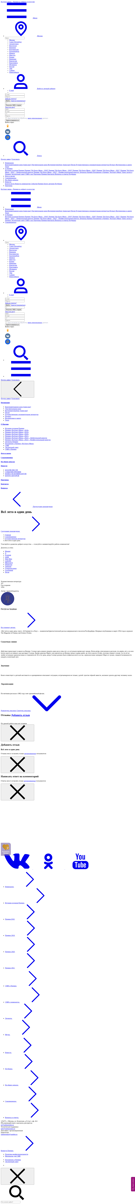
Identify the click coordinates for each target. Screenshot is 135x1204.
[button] (21, 240)
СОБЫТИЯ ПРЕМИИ (13, 472)
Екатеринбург (14, 51)
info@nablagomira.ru (8, 1129)
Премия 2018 (10, 919)
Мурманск (13, 65)
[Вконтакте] (17, 869)
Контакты (51, 174)
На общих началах (11, 180)
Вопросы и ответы (62, 174)
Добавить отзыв (20, 715)
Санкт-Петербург (15, 42)
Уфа (10, 68)
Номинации (5, 403)
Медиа (7, 1035)
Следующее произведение (10, 531)
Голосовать (15, 159)
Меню (34, 18)
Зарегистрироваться (18, 101)
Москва (12, 40)
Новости (4, 466)
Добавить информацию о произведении (15, 589)
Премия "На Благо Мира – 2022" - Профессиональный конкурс (57, 172)
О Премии (5, 424)
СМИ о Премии (10, 449)
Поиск (39, 156)
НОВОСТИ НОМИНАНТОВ (15, 474)
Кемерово (12, 59)
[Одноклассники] (49, 869)
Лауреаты (8, 1018)
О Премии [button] (9, 168)
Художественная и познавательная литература (92, 165)
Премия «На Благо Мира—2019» (17, 432)
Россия (11, 67)
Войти (8, 101)
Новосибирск (14, 72)
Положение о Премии (13, 1160)
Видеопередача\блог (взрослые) (59, 165)
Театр (7, 167)
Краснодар (13, 61)
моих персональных (35, 118)
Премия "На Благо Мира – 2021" (108, 170)
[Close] (17, 732)
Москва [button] (40, 36)
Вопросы (4, 488)
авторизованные (30, 753)
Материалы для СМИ (12, 1156)
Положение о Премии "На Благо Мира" (107, 172)
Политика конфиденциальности (16, 1154)
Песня (73, 165)
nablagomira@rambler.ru (9, 1134)
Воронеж (12, 48)
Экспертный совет (18, 174)
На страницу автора (8, 627)
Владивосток (14, 49)
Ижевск (12, 53)
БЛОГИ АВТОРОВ (12, 476)
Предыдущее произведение (43, 506)
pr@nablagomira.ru (7, 1125)
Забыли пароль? (11, 99)
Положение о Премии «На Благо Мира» (19, 443)
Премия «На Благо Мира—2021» (17, 436)
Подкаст (112, 165)
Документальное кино (39, 165)
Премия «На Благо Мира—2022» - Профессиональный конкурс (28, 440)
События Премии (37, 184)
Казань (11, 57)
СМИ (7, 445)
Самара (12, 70)
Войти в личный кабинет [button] (46, 88)
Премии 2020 (10, 952)
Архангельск (14, 44)
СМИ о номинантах (12, 1002)
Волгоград (13, 46)
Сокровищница (10, 178)
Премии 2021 (10, 968)
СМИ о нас (29, 174)
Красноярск (13, 63)
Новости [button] (8, 182)
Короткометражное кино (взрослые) (18, 165)
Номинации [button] (9, 163)
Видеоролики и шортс (124, 165)
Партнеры (8, 186)
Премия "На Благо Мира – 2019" (61, 170)
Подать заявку (6, 159)
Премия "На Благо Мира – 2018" (37, 170)
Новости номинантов (23, 184)
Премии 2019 (10, 935)
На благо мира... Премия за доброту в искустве (18, 2)
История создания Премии (15, 170)
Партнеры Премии (40, 174)
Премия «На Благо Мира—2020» (17, 434)
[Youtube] (81, 869)
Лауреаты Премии (86, 172)
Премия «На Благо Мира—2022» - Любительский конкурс (26, 438)
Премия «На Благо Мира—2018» (17, 430)
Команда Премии (7, 1151)
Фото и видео (10, 176)
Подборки (72, 174)
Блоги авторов (49, 184)
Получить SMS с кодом (13, 105)
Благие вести (10, 184)
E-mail (11, 90)
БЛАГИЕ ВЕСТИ (11, 470)
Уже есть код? (10, 107)
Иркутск (12, 55)
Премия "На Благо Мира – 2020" (85, 170)
